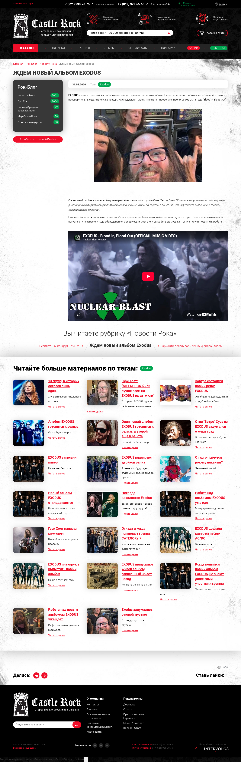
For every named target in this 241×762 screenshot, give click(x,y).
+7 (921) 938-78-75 (76, 4)
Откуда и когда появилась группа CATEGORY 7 (136, 533)
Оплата (127, 709)
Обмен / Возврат (133, 722)
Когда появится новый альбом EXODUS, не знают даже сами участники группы (209, 574)
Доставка (129, 704)
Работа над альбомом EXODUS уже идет (210, 497)
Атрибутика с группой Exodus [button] (38, 139)
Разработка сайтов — (212, 744)
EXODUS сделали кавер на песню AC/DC (208, 533)
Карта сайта (94, 731)
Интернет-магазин (105, 4)
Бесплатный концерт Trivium (59, 346)
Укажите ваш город (23, 3)
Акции (193, 47)
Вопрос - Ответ (132, 727)
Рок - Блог (219, 47)
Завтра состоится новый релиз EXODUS (209, 386)
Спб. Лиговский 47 (160, 4)
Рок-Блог (31, 63)
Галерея (84, 47)
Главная (18, 63)
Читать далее (56, 406)
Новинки (58, 47)
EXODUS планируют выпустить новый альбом (63, 569)
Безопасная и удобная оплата (167, 18)
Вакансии (92, 709)
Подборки (168, 47)
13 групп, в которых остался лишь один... (63, 386)
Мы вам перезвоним (189, 4)
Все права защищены (24, 748)
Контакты (93, 704)
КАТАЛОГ (27, 48)
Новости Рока (48, 63)
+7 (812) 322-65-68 (131, 4)
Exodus (104, 84)
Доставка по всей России (111, 18)
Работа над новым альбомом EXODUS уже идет (63, 614)
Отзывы (109, 47)
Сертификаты (137, 47)
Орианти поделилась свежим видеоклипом (192, 346)
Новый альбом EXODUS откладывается (60, 497)
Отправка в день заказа (220, 18)
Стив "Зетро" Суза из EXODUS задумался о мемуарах (211, 426)
